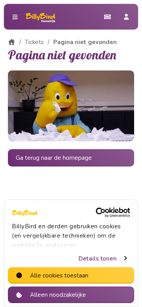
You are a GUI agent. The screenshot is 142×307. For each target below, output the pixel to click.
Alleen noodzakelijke (58, 295)
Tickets (34, 42)
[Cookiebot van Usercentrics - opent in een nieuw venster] (98, 212)
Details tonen (97, 259)
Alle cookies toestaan (59, 275)
